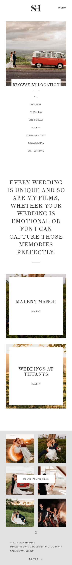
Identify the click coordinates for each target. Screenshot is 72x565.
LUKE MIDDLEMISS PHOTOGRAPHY (42, 546)
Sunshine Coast (36, 135)
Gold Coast (36, 119)
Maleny (36, 127)
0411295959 (27, 550)
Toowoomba (36, 143)
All (36, 96)
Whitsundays (36, 150)
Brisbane (36, 104)
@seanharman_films (36, 478)
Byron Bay (36, 112)
